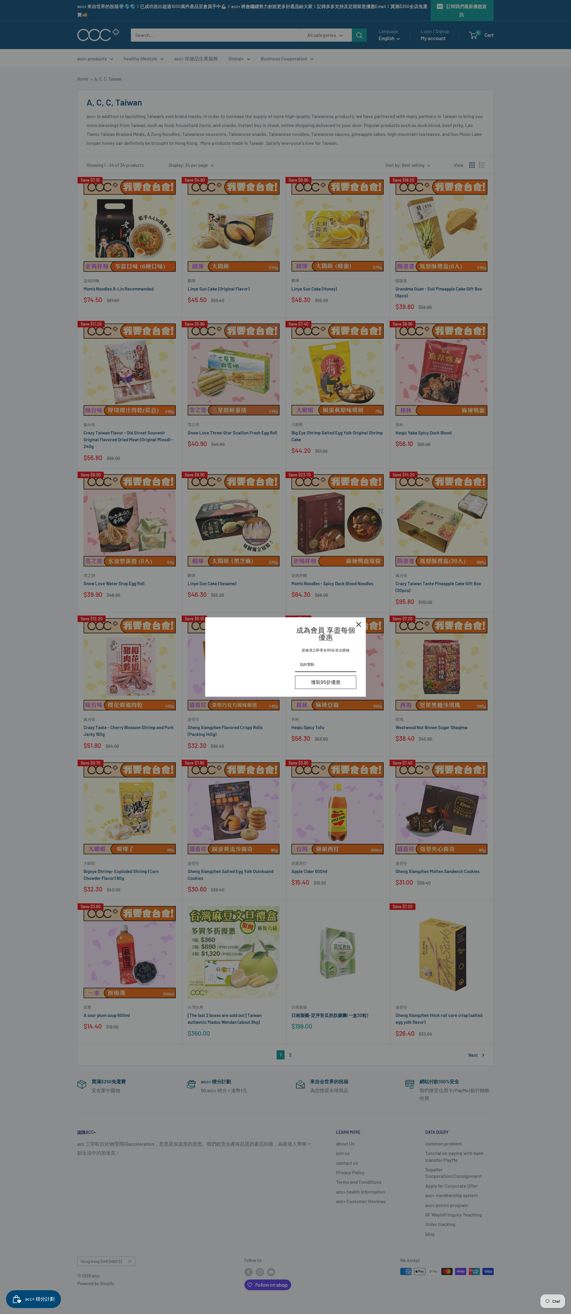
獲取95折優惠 (326, 682)
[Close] (359, 624)
